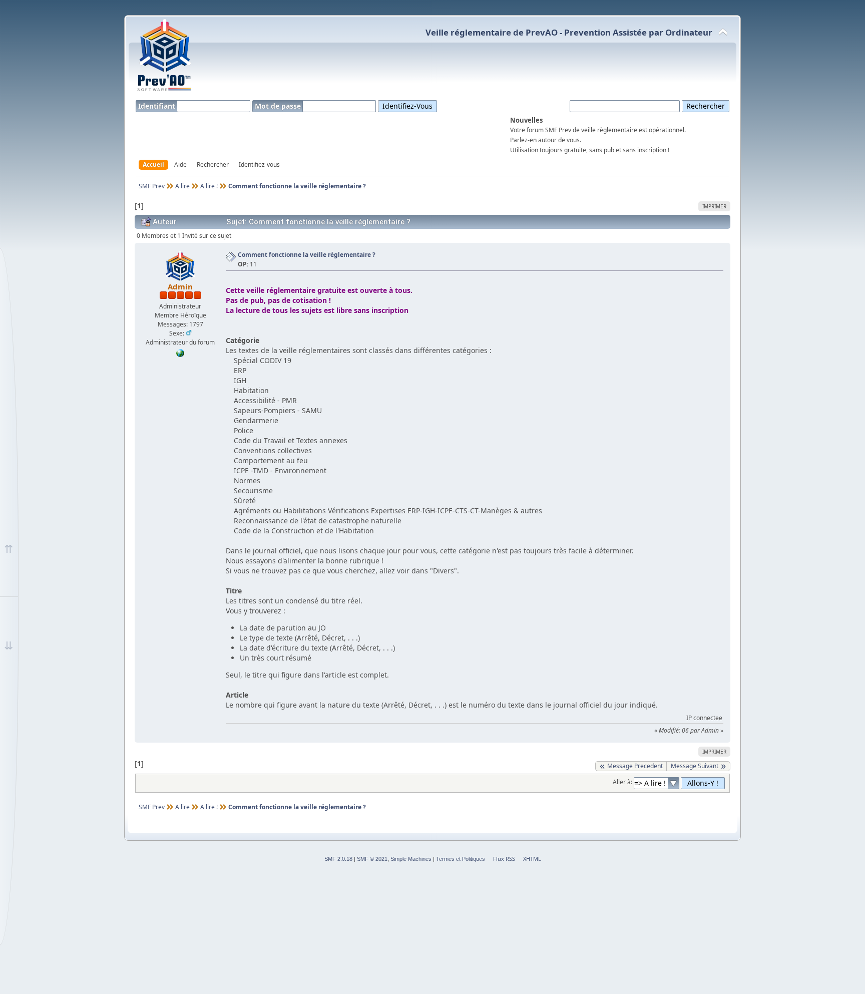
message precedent (635, 766)
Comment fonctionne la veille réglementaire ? (306, 254)
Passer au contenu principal (78, 16)
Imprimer (714, 206)
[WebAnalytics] (20, 12)
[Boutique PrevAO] (180, 355)
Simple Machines (410, 859)
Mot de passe (279, 106)
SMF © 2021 (372, 859)
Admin (180, 286)
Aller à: (622, 782)
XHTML (532, 858)
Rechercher (213, 164)
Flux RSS (504, 858)
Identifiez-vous (259, 164)
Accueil (153, 164)
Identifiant (157, 106)
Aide (180, 164)
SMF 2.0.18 (338, 859)
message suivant (694, 766)
